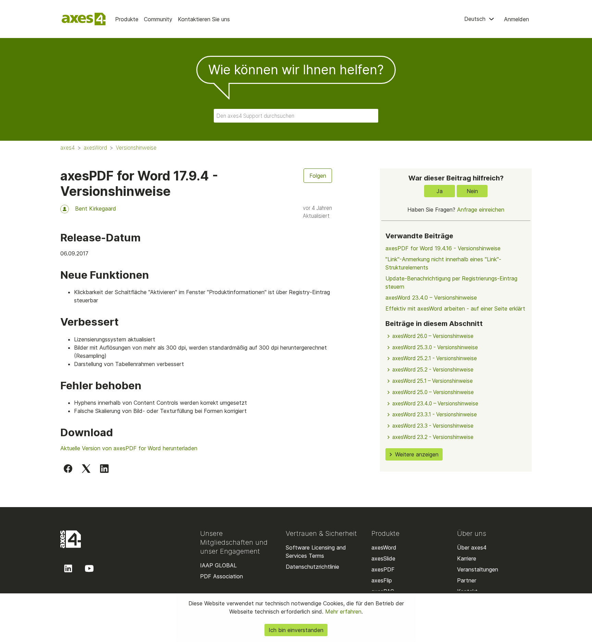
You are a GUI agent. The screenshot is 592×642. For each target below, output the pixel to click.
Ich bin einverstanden (296, 630)
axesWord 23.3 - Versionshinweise (432, 426)
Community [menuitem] (158, 19)
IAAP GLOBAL (218, 565)
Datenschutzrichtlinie (312, 566)
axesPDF (383, 569)
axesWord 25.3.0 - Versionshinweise (435, 347)
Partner (466, 580)
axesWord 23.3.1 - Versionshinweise (434, 414)
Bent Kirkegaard (95, 208)
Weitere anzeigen (417, 454)
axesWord (95, 147)
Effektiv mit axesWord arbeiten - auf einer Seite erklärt (455, 308)
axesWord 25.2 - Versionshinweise (432, 369)
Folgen (317, 175)
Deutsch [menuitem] (475, 18)
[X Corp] (86, 468)
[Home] (83, 19)
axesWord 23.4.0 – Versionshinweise (431, 297)
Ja (439, 191)
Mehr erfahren (342, 611)
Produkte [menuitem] (126, 19)
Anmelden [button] (516, 19)
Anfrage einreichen (480, 209)
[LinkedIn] (104, 468)
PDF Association (221, 576)
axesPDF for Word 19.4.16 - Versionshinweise (443, 248)
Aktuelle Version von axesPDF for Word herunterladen (128, 448)
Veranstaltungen (477, 569)
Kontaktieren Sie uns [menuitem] (204, 19)
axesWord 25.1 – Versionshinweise (432, 381)
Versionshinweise (136, 147)
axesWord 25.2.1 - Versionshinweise (434, 358)
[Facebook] (68, 468)
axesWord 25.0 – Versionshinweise (433, 392)
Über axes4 (471, 547)
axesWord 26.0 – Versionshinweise (432, 336)
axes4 (67, 147)
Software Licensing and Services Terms (316, 551)
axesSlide (383, 558)
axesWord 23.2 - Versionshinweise (432, 437)
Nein (472, 191)
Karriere (466, 558)
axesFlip (381, 580)
